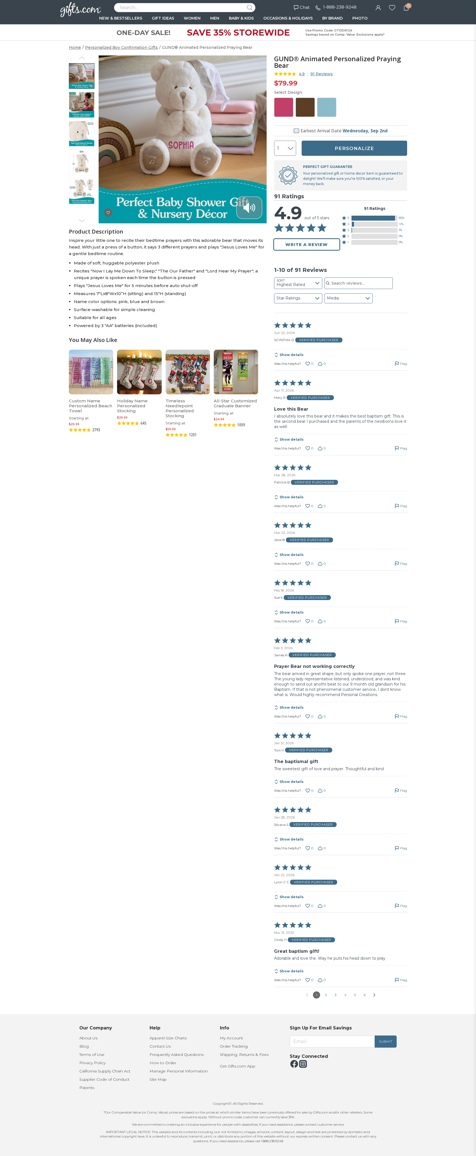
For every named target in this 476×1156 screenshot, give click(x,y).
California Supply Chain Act (104, 1071)
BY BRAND (332, 18)
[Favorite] (392, 7)
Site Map (158, 1079)
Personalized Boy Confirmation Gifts (121, 47)
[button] (374, 218)
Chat (305, 7)
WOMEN (192, 18)
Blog (84, 1046)
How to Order (163, 1062)
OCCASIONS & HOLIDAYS (288, 18)
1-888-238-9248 (339, 7)
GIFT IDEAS (163, 18)
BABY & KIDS (241, 18)
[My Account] (378, 7)
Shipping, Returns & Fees (244, 1054)
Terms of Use (91, 1054)
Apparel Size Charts (168, 1037)
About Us (88, 1037)
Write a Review (306, 244)
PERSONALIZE (354, 148)
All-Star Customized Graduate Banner (235, 403)
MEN (214, 18)
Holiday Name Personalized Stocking (132, 405)
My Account (231, 1037)
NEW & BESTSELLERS (120, 18)
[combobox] (298, 283)
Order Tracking (234, 1046)
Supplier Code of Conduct (104, 1079)
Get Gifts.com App (237, 1066)
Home (75, 47)
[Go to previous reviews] (307, 995)
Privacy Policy (92, 1062)
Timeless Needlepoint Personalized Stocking (180, 408)
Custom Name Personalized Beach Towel (90, 405)
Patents (86, 1087)
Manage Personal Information (179, 1071)
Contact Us (160, 1046)
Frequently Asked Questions (177, 1054)
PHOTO (359, 18)
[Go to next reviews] (374, 995)
